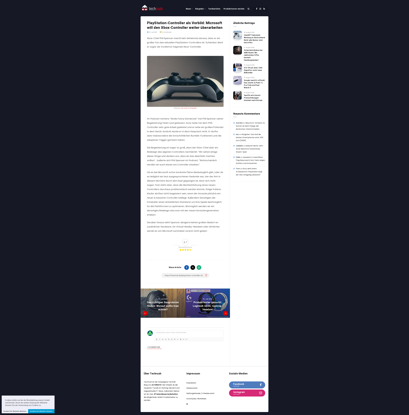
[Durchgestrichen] (165, 339)
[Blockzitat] (174, 339)
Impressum (191, 383)
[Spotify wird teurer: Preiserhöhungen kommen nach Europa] (237, 95)
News (188, 9)
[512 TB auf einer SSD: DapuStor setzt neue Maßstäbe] (237, 67)
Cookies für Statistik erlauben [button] (41, 411)
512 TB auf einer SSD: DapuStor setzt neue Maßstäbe (253, 70)
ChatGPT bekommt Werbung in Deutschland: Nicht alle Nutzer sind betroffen (254, 39)
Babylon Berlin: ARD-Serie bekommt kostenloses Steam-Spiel (250, 149)
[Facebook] (256, 9)
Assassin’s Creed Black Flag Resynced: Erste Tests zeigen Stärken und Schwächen (250, 160)
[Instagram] (260, 9)
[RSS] (264, 9)
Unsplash (193, 108)
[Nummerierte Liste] (168, 339)
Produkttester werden (234, 9)
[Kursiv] (159, 339)
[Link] (180, 339)
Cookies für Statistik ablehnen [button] (14, 411)
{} (183, 339)
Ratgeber (199, 9)
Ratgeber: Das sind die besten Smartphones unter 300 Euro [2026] (249, 137)
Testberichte (214, 9)
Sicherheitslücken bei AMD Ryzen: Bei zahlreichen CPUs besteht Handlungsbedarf (253, 55)
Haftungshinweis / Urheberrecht (200, 393)
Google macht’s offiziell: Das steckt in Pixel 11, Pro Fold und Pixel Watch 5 (254, 84)
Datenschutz (191, 388)
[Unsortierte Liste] (171, 339)
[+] (186, 339)
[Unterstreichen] (162, 339)
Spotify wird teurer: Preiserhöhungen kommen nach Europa (253, 97)
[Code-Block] (177, 339)
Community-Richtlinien (196, 398)
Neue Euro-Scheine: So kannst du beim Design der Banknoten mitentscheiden (250, 126)
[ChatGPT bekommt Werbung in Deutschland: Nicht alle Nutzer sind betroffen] (237, 35)
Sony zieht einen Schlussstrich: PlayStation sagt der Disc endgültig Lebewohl (249, 171)
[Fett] (156, 339)
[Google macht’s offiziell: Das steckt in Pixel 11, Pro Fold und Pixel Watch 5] (237, 80)
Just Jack (184, 108)
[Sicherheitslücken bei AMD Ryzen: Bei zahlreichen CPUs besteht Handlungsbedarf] (237, 50)
